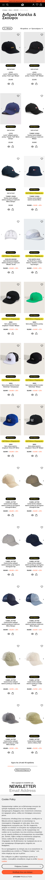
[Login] (33, 4)
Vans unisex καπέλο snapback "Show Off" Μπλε (10, 447)
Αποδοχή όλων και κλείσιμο (22, 872)
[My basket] (41, 4)
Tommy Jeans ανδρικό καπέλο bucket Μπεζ (34, 199)
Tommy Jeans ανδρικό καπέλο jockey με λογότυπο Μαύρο (34, 136)
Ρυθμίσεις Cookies (21, 866)
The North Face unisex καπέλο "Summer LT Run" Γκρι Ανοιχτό (34, 262)
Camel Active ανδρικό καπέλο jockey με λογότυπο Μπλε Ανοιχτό (34, 624)
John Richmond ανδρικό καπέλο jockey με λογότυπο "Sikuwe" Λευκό (11, 262)
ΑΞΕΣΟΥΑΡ (16, 10)
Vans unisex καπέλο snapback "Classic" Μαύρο (10, 324)
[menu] (3, 5)
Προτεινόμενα (36, 28)
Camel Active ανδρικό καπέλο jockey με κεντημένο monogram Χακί (34, 505)
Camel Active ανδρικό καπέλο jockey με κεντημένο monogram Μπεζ (11, 505)
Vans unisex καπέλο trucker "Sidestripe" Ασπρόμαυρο (11, 386)
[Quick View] (9, 83)
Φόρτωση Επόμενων (22, 770)
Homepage (4, 10)
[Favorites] (37, 4)
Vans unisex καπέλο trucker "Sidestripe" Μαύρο (34, 386)
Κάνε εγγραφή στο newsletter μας (22, 783)
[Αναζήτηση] (7, 4)
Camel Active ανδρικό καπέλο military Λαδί (34, 742)
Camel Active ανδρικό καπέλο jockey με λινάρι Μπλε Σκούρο (10, 742)
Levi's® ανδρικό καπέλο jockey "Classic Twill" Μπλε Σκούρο (10, 136)
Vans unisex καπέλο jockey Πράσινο (34, 324)
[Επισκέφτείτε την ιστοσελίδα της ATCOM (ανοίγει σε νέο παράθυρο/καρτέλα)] (22, 876)
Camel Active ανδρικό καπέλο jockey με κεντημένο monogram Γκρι (11, 564)
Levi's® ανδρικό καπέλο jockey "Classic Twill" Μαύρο (34, 75)
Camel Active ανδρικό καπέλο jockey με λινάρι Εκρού (34, 683)
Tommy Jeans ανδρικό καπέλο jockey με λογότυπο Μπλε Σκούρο (11, 199)
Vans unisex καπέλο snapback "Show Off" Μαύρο (34, 447)
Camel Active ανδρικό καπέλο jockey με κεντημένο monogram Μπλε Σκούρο (34, 564)
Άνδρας (10, 10)
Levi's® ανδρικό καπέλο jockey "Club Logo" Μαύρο (10, 75)
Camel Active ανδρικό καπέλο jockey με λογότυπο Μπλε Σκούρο (11, 624)
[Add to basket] (13, 83)
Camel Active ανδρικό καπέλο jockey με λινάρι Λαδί (11, 682)
